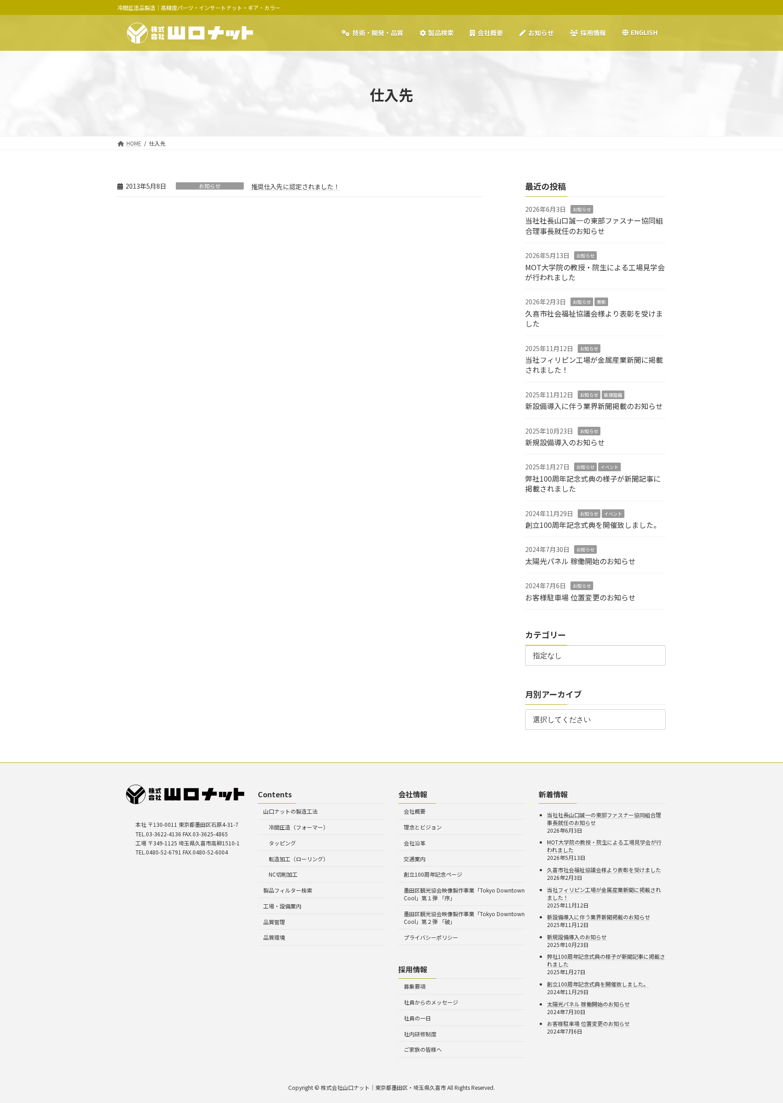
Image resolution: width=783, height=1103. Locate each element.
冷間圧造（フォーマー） (299, 827)
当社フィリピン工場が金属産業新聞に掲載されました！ (594, 364)
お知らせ (210, 186)
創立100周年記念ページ (433, 874)
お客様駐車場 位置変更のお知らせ (580, 597)
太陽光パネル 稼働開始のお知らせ (580, 561)
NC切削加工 (283, 874)
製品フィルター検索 (287, 890)
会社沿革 (414, 843)
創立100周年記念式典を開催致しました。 (593, 524)
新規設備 (613, 394)
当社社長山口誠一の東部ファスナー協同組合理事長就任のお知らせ (594, 225)
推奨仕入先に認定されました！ (295, 186)
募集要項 (414, 986)
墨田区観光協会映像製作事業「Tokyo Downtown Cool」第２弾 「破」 (464, 917)
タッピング (282, 843)
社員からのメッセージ (431, 1002)
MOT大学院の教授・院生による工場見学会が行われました (595, 272)
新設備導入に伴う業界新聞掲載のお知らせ (594, 405)
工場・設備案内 (282, 906)
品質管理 (274, 922)
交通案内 (414, 859)
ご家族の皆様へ (423, 1049)
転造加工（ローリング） (299, 859)
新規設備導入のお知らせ (565, 442)
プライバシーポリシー (431, 937)
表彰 (601, 301)
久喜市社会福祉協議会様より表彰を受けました (594, 318)
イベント (609, 467)
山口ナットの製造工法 (290, 811)
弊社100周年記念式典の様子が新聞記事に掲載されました (593, 483)
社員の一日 (417, 1018)
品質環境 (274, 937)
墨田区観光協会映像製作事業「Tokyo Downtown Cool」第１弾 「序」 (464, 894)
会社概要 (414, 811)
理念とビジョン (423, 827)
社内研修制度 (420, 1034)
